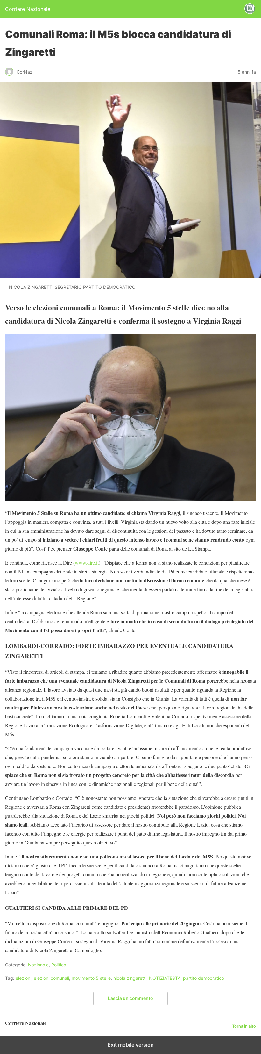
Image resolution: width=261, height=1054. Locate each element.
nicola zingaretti (129, 978)
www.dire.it (87, 562)
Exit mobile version (131, 1045)
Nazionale (38, 964)
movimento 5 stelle (91, 978)
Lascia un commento (130, 998)
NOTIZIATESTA (164, 978)
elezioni (23, 978)
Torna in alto (244, 1026)
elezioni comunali (51, 978)
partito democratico (203, 978)
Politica (58, 964)
